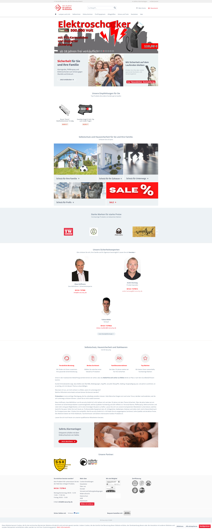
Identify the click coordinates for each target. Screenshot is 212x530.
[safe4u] (106, 434)
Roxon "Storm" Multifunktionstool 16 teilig (65, 120)
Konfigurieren (205, 526)
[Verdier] (93, 232)
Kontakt (82, 489)
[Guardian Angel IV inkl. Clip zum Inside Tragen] (85, 110)
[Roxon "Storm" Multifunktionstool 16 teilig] (65, 110)
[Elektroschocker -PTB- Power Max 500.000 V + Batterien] (106, 36)
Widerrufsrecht (85, 494)
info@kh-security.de (80, 292)
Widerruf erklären (87, 504)
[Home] (55, 14)
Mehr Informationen (63, 527)
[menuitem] (139, 1)
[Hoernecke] (68, 232)
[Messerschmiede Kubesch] (144, 232)
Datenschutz (84, 496)
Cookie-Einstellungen (86, 481)
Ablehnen (180, 526)
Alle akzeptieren (191, 526)
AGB (81, 498)
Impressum (83, 501)
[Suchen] (115, 7)
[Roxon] (118, 232)
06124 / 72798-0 (60, 488)
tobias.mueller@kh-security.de (106, 328)
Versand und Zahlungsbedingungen (91, 491)
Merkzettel (154, 1)
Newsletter (83, 484)
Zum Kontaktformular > (106, 334)
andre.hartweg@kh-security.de (132, 291)
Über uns (83, 486)
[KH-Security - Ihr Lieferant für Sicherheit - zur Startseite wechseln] (63, 8)
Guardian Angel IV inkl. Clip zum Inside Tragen (85, 120)
